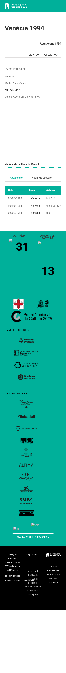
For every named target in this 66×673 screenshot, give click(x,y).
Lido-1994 (34, 54)
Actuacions (16, 177)
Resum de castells (41, 177)
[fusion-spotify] (33, 565)
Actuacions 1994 (50, 43)
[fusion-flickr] (37, 565)
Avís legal (32, 571)
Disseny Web (33, 594)
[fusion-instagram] (35, 560)
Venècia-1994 (51, 54)
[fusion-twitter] (31, 560)
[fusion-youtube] (39, 560)
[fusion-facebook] (27, 560)
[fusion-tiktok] (29, 565)
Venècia (35, 198)
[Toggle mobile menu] (60, 6)
